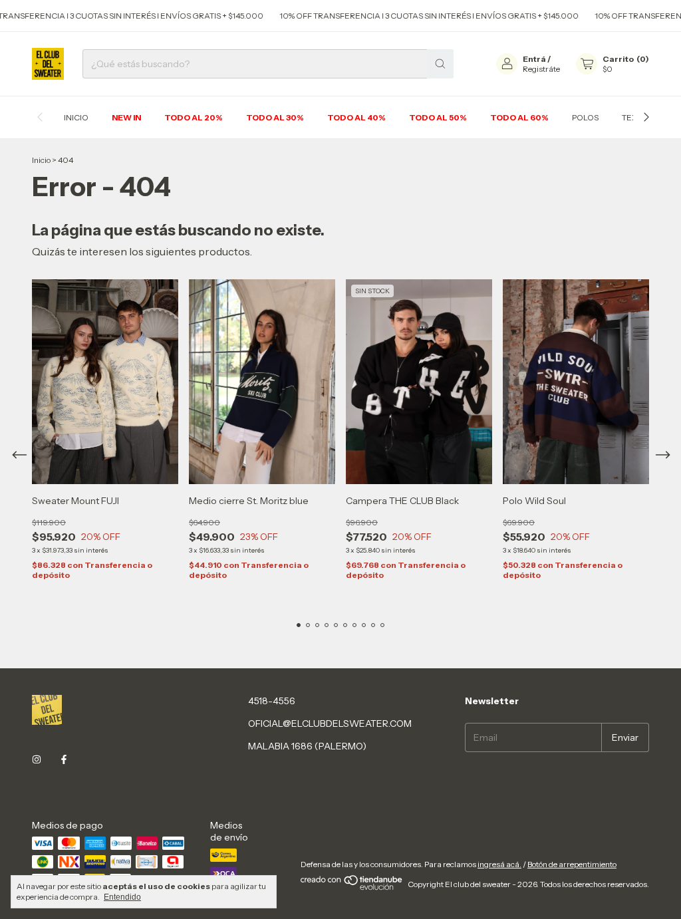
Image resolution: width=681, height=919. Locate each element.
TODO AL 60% (519, 117)
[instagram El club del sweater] (36, 760)
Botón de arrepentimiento (571, 864)
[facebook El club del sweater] (63, 760)
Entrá (534, 59)
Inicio (41, 160)
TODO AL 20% (193, 117)
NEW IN (126, 117)
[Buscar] (440, 63)
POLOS (585, 117)
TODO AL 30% (275, 117)
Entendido (122, 897)
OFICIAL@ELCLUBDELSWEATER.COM (330, 723)
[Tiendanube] (352, 887)
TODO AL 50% (438, 117)
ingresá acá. (499, 864)
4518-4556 (271, 701)
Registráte (541, 69)
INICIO (76, 117)
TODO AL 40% (356, 117)
